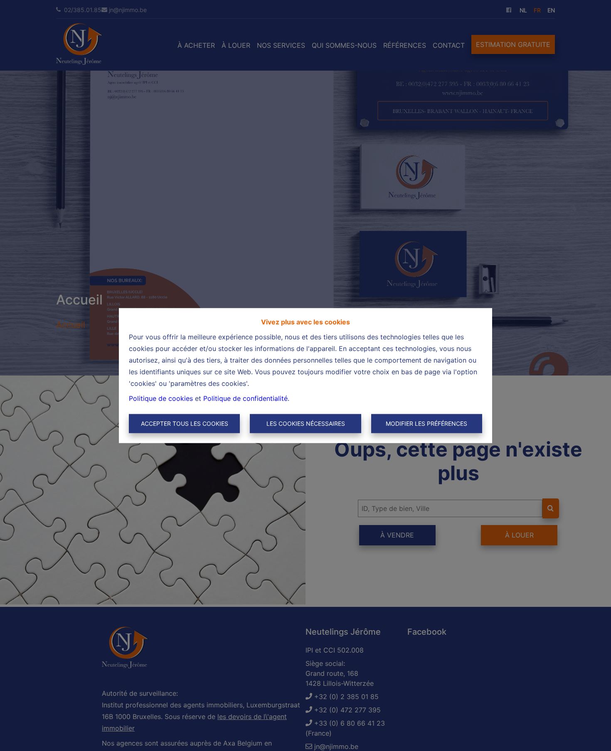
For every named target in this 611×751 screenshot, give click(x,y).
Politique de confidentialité (245, 398)
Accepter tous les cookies (184, 423)
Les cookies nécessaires (305, 423)
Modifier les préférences (426, 423)
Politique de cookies (161, 398)
